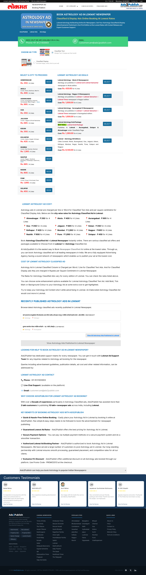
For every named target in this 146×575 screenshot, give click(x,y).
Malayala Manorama (43, 546)
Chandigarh (86, 524)
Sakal (38, 543)
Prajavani (40, 557)
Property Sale (15, 533)
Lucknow (85, 535)
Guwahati (75, 529)
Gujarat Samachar (42, 549)
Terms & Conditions (113, 535)
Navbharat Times (58, 554)
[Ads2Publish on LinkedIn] (135, 570)
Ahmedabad (75, 521)
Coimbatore (75, 526)
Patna (84, 538)
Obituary (13, 539)
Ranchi (74, 540)
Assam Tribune (41, 529)
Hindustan (40, 535)
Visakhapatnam (97, 540)
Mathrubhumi (57, 546)
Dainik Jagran (41, 532)
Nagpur (74, 538)
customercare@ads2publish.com (95, 42)
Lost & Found (26, 536)
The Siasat (56, 551)
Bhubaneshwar (76, 524)
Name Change (15, 536)
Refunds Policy (111, 532)
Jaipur (84, 532)
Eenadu (39, 540)
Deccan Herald (57, 526)
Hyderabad (85, 529)
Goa (93, 526)
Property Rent (26, 533)
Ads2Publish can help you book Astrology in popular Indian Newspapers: (53, 470)
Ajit (38, 551)
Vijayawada (85, 540)
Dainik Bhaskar (57, 529)
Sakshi (55, 540)
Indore (94, 529)
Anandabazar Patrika (59, 538)
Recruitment (25, 529)
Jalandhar (75, 532)
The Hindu (40, 524)
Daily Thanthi (57, 549)
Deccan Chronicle (58, 524)
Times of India (41, 521)
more (38, 102)
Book (48, 82)
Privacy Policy (111, 529)
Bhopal (94, 521)
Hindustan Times (58, 521)
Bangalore (85, 521)
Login (141, 1)
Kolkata (74, 535)
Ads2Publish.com (19, 570)
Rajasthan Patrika (58, 532)
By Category (71, 6)
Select (107, 82)
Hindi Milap (40, 538)
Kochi (94, 532)
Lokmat (55, 543)
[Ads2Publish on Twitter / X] (130, 570)
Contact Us (134, 1)
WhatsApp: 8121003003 (122, 1)
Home (61, 6)
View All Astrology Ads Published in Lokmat (103, 335)
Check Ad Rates (87, 6)
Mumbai (95, 535)
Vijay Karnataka (41, 560)
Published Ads (102, 6)
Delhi (83, 526)
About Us (110, 521)
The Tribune (40, 526)
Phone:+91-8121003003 (37, 42)
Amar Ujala (56, 535)
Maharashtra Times (43, 554)
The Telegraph (57, 557)
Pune (94, 538)
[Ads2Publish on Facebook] (126, 570)
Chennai (94, 524)
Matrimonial (14, 529)
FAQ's (109, 524)
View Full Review (8, 504)
